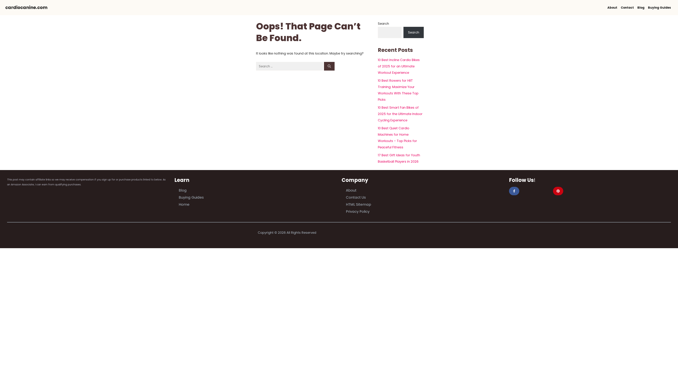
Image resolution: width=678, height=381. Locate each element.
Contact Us (356, 197)
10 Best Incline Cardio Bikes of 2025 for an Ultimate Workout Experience (399, 66)
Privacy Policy (358, 211)
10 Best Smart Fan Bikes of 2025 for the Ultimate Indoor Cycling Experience (400, 113)
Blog (640, 7)
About (612, 7)
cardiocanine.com (26, 7)
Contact (627, 7)
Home (184, 204)
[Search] (329, 66)
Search (383, 23)
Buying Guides (659, 7)
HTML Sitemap (358, 204)
